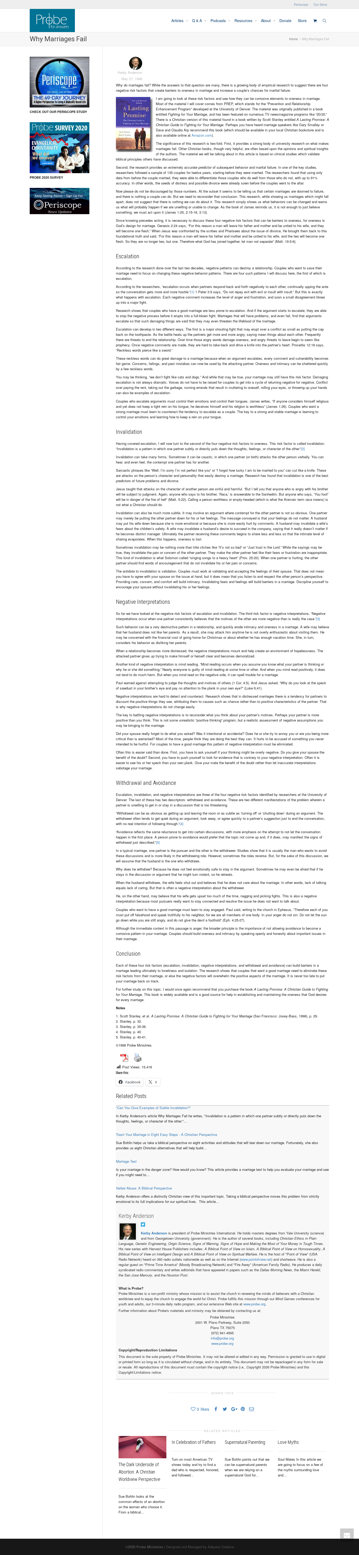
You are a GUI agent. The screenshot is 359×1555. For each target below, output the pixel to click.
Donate (285, 20)
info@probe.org (222, 1338)
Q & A (197, 20)
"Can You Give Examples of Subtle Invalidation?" (153, 1107)
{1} (192, 291)
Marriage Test (126, 1161)
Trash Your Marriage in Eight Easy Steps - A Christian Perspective (166, 1134)
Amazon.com (202, 135)
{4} (181, 823)
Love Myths (288, 1442)
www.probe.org (254, 1303)
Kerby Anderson (136, 1216)
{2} (303, 448)
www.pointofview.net (256, 1259)
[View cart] (315, 20)
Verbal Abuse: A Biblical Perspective (144, 1188)
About (266, 20)
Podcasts (219, 20)
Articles (177, 20)
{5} (158, 842)
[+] (142, 1447)
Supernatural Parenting (245, 1442)
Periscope (301, 4)
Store (302, 20)
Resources (243, 20)
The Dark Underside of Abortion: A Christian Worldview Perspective (139, 1472)
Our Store (320, 4)
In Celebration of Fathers (194, 1442)
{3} (318, 618)
